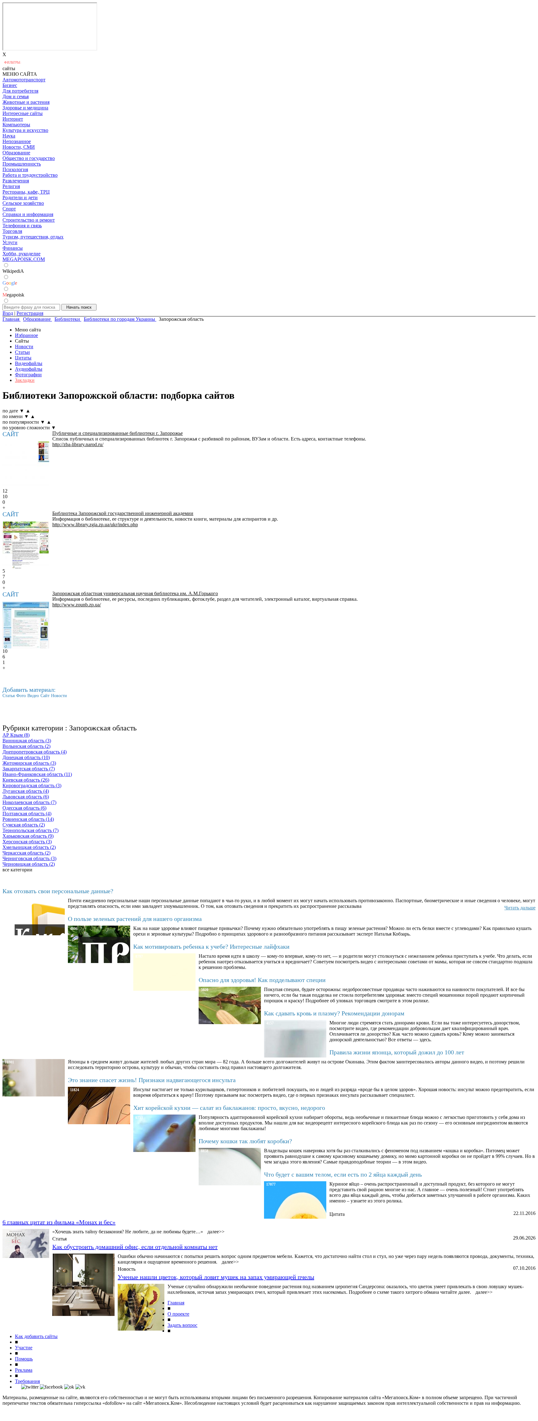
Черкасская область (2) (26, 852)
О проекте (178, 1314)
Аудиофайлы (28, 369)
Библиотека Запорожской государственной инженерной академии (122, 513)
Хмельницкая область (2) (29, 847)
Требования (27, 1381)
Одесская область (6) (24, 808)
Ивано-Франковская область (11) (37, 774)
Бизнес (9, 85)
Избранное (26, 335)
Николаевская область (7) (29, 802)
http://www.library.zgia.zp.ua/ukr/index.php (95, 524)
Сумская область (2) (23, 824)
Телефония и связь (22, 225)
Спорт (9, 208)
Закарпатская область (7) (28, 768)
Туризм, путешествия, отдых (33, 236)
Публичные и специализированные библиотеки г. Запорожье (117, 433)
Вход (7, 313)
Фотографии (28, 374)
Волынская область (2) (26, 746)
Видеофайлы (28, 363)
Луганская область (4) (25, 791)
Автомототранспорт (23, 79)
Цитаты (23, 357)
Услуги (9, 242)
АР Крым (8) (16, 735)
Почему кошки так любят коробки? (245, 1141)
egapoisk (13, 294)
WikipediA (13, 271)
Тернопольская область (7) (30, 830)
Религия (11, 186)
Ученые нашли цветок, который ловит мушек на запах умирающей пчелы (216, 1277)
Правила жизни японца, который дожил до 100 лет (396, 1052)
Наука (8, 135)
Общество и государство (28, 158)
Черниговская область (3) (29, 858)
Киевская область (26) (25, 780)
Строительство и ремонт (28, 220)
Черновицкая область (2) (28, 864)
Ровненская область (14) (28, 819)
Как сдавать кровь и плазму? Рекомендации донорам (334, 1013)
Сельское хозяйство (23, 203)
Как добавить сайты (36, 1336)
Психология (15, 169)
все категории (17, 869)
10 (4, 496)
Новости (24, 346)
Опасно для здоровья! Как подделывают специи (262, 979)
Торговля (12, 231)
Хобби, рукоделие (21, 253)
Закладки (25, 380)
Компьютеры (16, 124)
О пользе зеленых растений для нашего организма (135, 918)
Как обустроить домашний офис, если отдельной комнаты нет (135, 1246)
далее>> (215, 1231)
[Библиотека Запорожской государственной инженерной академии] (25, 545)
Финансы (12, 248)
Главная (176, 1302)
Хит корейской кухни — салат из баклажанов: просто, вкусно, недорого (229, 1107)
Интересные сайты (22, 113)
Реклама (23, 1370)
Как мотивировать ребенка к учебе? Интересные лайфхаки (211, 946)
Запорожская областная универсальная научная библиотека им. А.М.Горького (135, 593)
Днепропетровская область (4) (34, 751)
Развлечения (15, 180)
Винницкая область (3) (26, 740)
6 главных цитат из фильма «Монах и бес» (59, 1222)
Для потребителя (20, 91)
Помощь (24, 1358)
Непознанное (16, 141)
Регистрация (30, 313)
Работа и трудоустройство (30, 175)
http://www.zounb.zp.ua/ (76, 604)
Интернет (12, 119)
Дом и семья (15, 96)
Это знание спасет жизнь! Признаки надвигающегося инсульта (152, 1080)
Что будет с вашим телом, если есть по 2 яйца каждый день (343, 1174)
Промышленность (21, 163)
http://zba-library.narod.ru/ (77, 444)
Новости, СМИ (18, 147)
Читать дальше (520, 907)
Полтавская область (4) (26, 813)
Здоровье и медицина (25, 107)
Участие (23, 1347)
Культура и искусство (25, 130)
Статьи (22, 352)
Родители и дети (20, 197)
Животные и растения (26, 102)
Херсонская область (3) (27, 841)
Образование (16, 152)
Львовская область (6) (25, 796)
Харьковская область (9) (28, 836)
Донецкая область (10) (26, 757)
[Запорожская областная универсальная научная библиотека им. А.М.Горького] (25, 625)
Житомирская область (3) (29, 763)
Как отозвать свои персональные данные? (57, 891)
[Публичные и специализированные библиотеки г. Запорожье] (25, 464)
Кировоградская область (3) (31, 785)
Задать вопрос (182, 1325)
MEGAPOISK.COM (23, 259)
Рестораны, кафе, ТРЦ (26, 192)
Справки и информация (27, 214)
